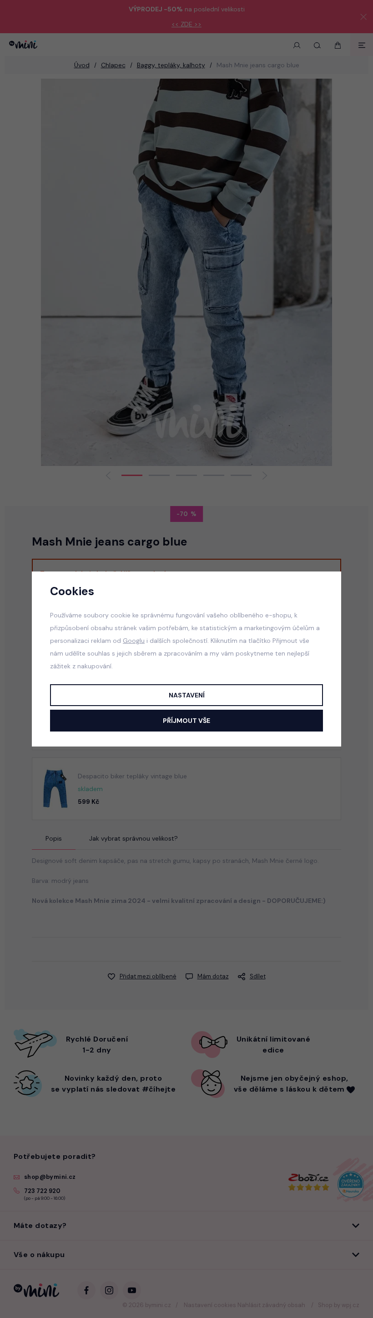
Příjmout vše (186, 721)
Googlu (134, 640)
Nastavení (187, 695)
